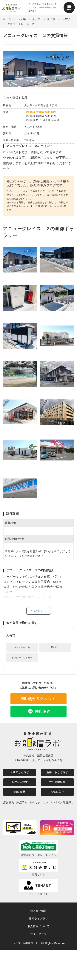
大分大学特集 (57, 781)
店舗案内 (8, 802)
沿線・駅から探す (57, 772)
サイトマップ (38, 933)
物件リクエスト (39, 802)
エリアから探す (19, 772)
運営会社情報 (38, 910)
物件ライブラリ (38, 918)
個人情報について (38, 926)
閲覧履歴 (19, 791)
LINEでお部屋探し (62, 802)
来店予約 (21, 802)
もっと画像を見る (15, 97)
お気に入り (57, 791)
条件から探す (19, 781)
